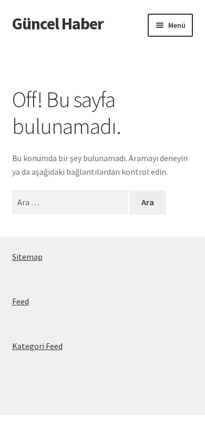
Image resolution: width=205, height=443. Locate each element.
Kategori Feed (37, 346)
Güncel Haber (58, 23)
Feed (20, 301)
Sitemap (27, 256)
